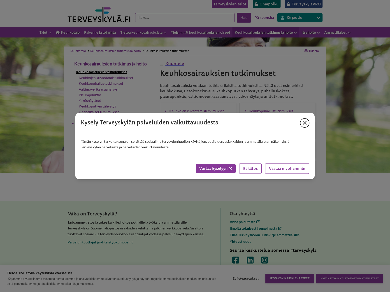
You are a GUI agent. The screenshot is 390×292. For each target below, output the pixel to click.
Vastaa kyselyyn (213, 168)
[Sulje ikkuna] (304, 122)
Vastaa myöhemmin (287, 168)
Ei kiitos (250, 168)
